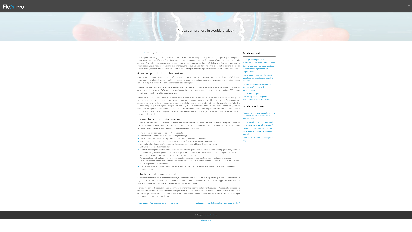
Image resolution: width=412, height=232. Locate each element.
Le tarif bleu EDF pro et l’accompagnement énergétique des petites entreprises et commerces (257, 96)
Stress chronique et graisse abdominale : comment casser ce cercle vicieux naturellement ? (259, 116)
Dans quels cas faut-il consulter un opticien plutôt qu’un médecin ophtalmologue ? (257, 87)
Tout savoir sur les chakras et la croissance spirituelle (216, 203)
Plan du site (206, 220)
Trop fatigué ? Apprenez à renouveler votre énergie (158, 203)
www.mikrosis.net (210, 215)
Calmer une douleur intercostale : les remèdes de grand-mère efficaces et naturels (258, 131)
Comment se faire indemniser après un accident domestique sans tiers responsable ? (258, 69)
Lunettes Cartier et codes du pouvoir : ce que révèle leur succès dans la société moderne (259, 78)
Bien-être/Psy (142, 53)
